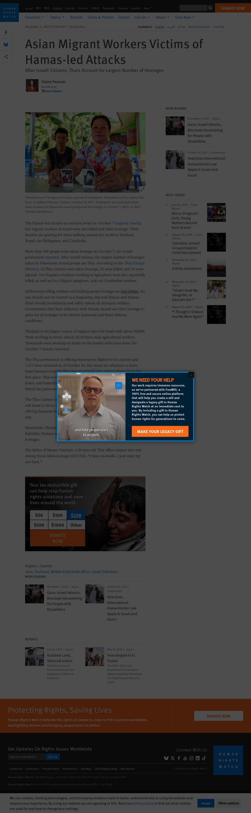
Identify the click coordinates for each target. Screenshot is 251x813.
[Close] (191, 375)
